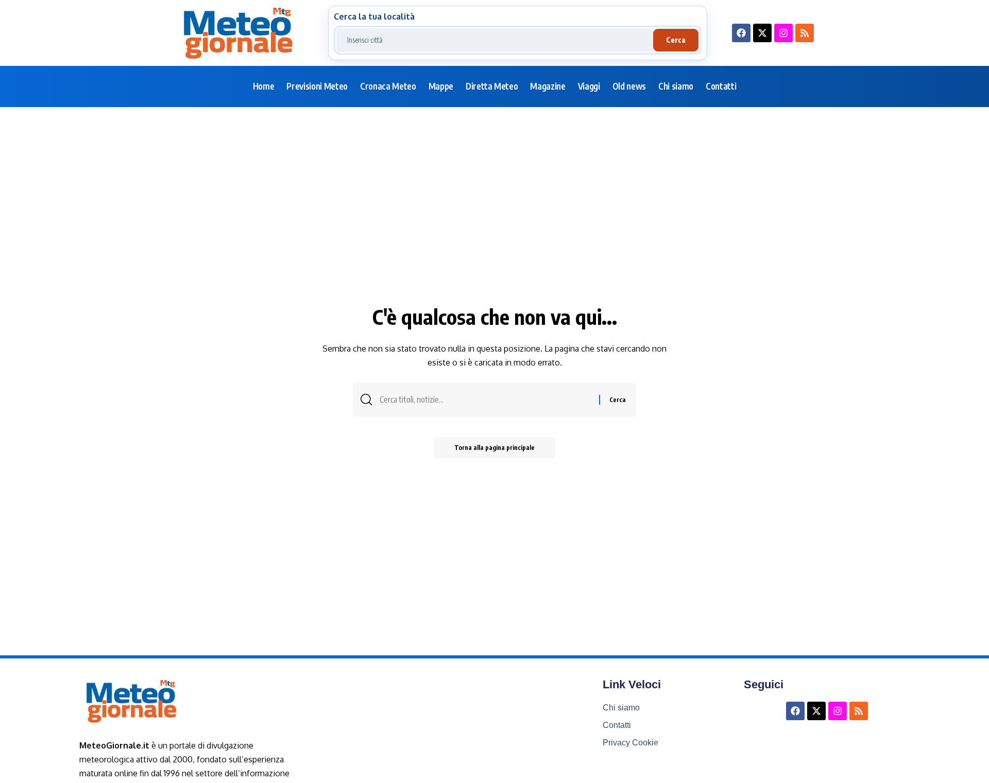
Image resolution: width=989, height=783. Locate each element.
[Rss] (804, 33)
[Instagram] (783, 33)
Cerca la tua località (374, 16)
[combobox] (495, 40)
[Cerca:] (485, 399)
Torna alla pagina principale (494, 447)
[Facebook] (741, 33)
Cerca (676, 40)
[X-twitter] (762, 33)
